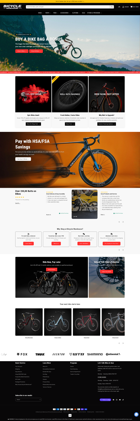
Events (72, 366)
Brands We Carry (47, 371)
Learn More (28, 243)
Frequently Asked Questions (22, 376)
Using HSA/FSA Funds (20, 374)
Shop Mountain (29, 337)
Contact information (100, 411)
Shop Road (86, 337)
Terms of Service (47, 387)
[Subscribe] (39, 399)
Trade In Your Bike (74, 374)
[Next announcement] (124, 1)
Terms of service (82, 411)
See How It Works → (23, 159)
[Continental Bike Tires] (97, 354)
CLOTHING (75, 13)
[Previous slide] (119, 222)
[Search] (112, 6)
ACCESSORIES (64, 13)
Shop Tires (69, 124)
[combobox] (68, 6)
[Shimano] (78, 354)
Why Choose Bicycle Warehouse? (23, 384)
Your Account (18, 366)
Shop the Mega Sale (32, 124)
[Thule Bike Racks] (24, 354)
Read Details (51, 269)
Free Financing (74, 369)
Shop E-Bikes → (22, 51)
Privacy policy (74, 411)
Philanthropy (46, 376)
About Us (45, 366)
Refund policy (67, 411)
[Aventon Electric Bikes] (42, 354)
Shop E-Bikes (57, 337)
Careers (45, 379)
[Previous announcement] (15, 1)
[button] (136, 414)
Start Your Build (106, 271)
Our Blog (45, 374)
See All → (17, 203)
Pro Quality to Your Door (111, 243)
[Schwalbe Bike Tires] (115, 354)
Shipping (17, 369)
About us (56, 243)
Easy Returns (18, 371)
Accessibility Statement (49, 369)
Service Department (75, 371)
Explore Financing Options (105, 124)
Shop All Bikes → (36, 51)
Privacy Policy (46, 381)
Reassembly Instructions (49, 384)
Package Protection (20, 381)
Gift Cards (17, 379)
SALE (83, 13)
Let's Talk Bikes (84, 243)
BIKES (40, 13)
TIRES (55, 13)
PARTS (47, 13)
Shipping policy (90, 411)
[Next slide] (123, 222)
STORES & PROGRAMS (93, 13)
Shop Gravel (115, 337)
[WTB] (60, 354)
